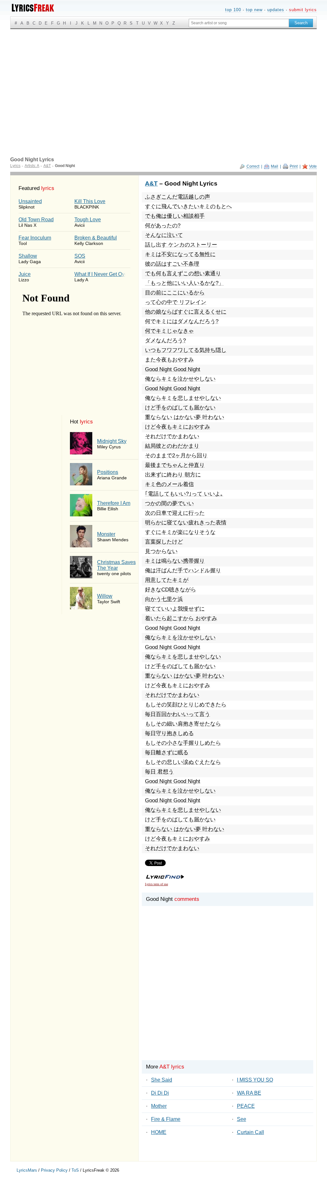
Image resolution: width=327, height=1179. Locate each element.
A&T (151, 183)
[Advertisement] (163, 77)
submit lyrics (303, 9)
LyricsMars (27, 1170)
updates (275, 9)
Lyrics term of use (156, 884)
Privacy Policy (54, 1170)
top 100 (233, 9)
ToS (75, 1170)
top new (254, 9)
